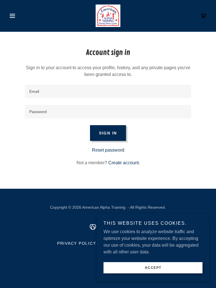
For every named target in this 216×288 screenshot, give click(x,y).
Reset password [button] (108, 150)
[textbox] (108, 91)
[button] (22, 15)
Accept (153, 268)
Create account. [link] (124, 162)
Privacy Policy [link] (76, 243)
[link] (108, 15)
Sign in (108, 133)
